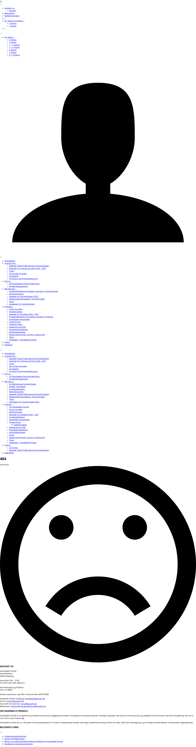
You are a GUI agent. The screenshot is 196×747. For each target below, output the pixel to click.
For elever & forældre (14, 21)
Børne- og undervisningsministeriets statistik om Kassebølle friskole (34, 741)
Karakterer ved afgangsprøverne (19, 744)
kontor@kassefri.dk (15, 701)
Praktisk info (10, 263)
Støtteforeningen (12, 16)
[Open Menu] (1, 4)
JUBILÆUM (9, 453)
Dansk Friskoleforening (15, 739)
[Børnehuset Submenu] (15, 289)
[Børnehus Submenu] (14, 382)
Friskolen (8, 306)
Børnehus (9, 381)
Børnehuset (10, 289)
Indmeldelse (10, 261)
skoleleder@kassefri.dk (35, 698)
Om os (7, 281)
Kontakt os (9, 8)
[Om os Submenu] (11, 374)
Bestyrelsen (10, 13)
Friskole (8, 404)
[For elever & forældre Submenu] (24, 21)
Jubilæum (9, 345)
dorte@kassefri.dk (29, 704)
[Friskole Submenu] (12, 405)
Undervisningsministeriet (15, 736)
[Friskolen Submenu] (13, 307)
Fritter (7, 342)
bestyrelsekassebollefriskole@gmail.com (28, 706)
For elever (9, 37)
